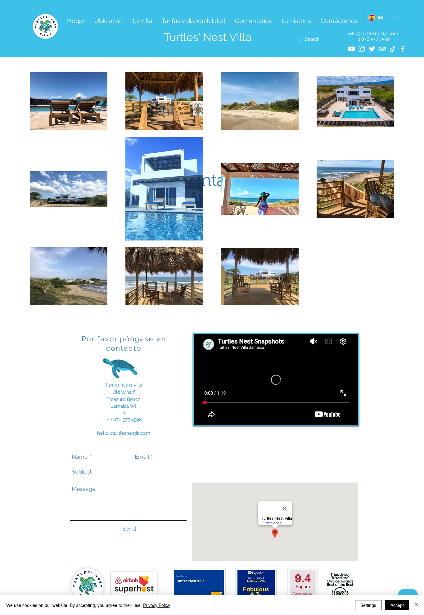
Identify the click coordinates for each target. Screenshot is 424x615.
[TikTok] (392, 49)
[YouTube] (351, 49)
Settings (368, 605)
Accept (397, 605)
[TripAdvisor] (382, 49)
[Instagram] (362, 49)
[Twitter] (372, 49)
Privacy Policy (156, 605)
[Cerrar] (416, 605)
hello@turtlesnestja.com (372, 33)
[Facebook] (403, 49)
